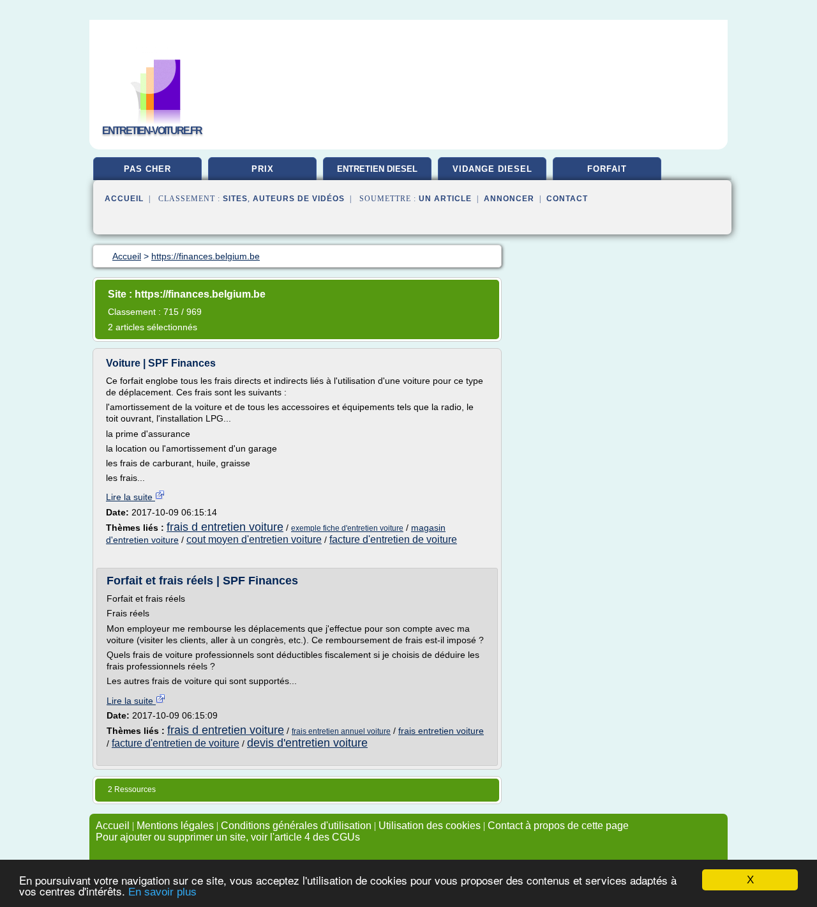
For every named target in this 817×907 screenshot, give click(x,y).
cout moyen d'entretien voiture (254, 539)
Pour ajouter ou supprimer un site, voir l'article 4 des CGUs (228, 837)
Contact (567, 198)
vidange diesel (492, 169)
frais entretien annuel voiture (341, 731)
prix (262, 169)
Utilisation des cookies (430, 825)
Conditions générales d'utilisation (296, 825)
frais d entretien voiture (225, 527)
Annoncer (509, 198)
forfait (607, 169)
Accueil (124, 198)
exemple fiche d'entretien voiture (347, 528)
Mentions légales (175, 825)
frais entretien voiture (441, 731)
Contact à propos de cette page (558, 825)
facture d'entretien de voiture (393, 539)
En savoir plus (162, 892)
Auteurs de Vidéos (299, 198)
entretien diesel (377, 169)
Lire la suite (130, 497)
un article (445, 198)
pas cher (147, 169)
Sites (235, 198)
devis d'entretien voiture (307, 742)
